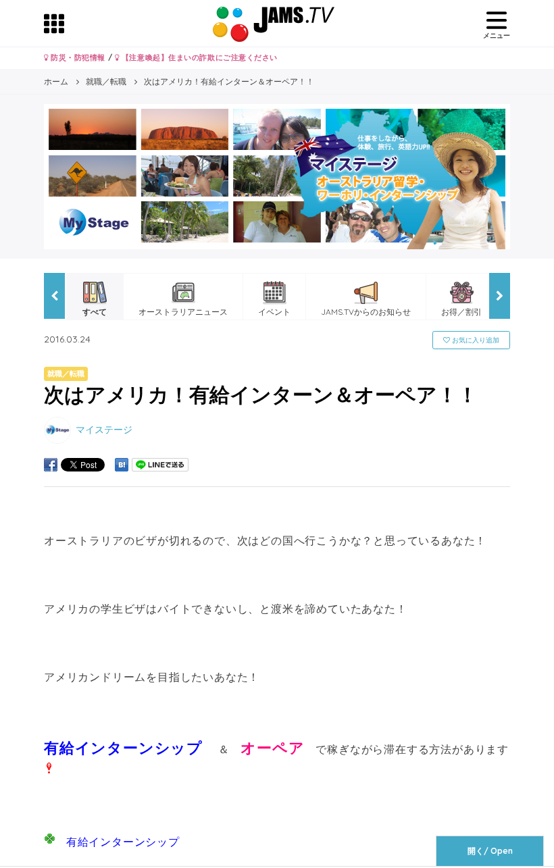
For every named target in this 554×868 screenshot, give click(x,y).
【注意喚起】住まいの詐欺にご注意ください (198, 57)
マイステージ (104, 429)
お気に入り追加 (474, 340)
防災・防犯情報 (77, 57)
